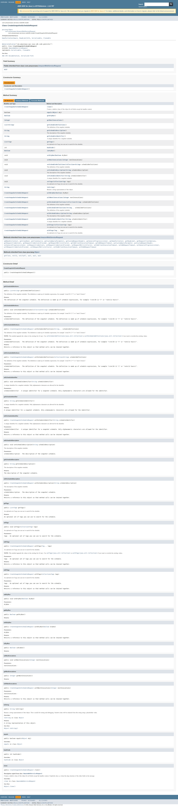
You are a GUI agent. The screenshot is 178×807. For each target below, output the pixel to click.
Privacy (3, 805)
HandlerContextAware (10, 38)
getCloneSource (37, 241)
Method (26, 19)
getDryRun (50, 115)
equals (49, 112)
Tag (9, 142)
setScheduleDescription (56, 170)
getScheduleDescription (56, 130)
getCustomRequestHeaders (75, 241)
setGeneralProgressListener (14, 245)
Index (24, 2)
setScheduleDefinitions (56, 164)
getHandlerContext (116, 241)
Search (141, 4)
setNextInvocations (54, 160)
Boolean (7, 115)
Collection (70, 164)
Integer (7, 120)
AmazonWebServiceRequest (18, 48)
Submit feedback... (143, 6)
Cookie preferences (17, 805)
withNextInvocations (55, 197)
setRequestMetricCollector (82, 245)
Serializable (37, 38)
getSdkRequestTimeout (103, 243)
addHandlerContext (11, 241)
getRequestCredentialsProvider (35, 243)
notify (14, 256)
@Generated (6, 44)
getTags (50, 142)
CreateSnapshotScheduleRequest (16, 89)
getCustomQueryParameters (54, 241)
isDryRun (50, 150)
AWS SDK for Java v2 (98, 11)
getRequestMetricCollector (59, 243)
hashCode (50, 147)
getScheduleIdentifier (55, 136)
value (13, 44)
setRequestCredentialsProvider (58, 245)
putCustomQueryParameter (123, 243)
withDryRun (51, 193)
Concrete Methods (37, 100)
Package (11, 2)
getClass (7, 256)
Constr (20, 19)
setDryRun (50, 155)
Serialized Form (27, 56)
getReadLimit (130, 241)
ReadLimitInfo (24, 38)
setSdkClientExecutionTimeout (105, 245)
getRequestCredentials (12, 243)
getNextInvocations (54, 120)
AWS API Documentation (10, 56)
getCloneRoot (25, 241)
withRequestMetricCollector (41, 247)
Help (28, 2)
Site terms (8, 805)
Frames (24, 17)
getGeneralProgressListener (97, 241)
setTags (50, 181)
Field (15, 19)
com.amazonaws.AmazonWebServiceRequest (20, 31)
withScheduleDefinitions (56, 202)
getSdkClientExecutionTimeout (82, 243)
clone (49, 107)
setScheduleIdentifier (55, 176)
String (10, 125)
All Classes (43, 17)
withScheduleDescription (56, 213)
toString (50, 187)
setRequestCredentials (35, 245)
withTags (50, 225)
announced (26, 11)
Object (55, 112)
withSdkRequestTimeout (87, 247)
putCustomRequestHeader (143, 243)
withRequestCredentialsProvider (16, 247)
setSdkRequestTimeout (127, 245)
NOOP (5, 69)
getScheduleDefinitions (56, 125)
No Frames (31, 17)
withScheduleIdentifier (56, 219)
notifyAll (22, 256)
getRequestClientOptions (146, 241)
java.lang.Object (7, 29)
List (6, 125)
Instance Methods (22, 100)
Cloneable (47, 38)
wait (29, 256)
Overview (4, 2)
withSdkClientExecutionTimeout (65, 247)
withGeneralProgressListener (148, 245)
